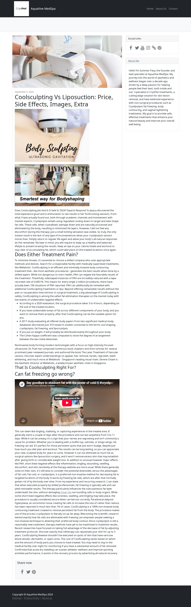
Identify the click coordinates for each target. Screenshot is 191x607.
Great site (65, 492)
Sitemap (16, 598)
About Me (133, 60)
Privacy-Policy (31, 598)
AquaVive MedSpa (43, 9)
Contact (173, 8)
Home (150, 8)
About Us (161, 8)
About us (47, 598)
